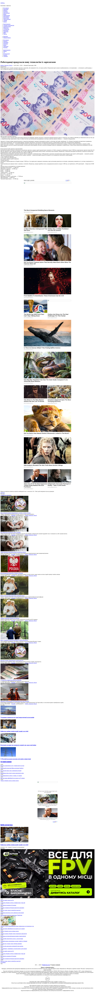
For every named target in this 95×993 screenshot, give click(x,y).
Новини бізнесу (7, 37)
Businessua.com (46, 964)
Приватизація (6, 15)
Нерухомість (6, 16)
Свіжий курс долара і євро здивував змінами (11, 943)
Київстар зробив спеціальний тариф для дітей (14, 731)
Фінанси (5, 10)
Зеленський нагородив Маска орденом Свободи (12, 768)
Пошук (5, 21)
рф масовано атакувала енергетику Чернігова (11, 915)
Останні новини (6, 762)
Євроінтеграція (7, 26)
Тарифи (5, 20)
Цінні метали (6, 13)
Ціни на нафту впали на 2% (7, 900)
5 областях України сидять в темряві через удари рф (13, 902)
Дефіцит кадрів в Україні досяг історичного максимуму (14, 933)
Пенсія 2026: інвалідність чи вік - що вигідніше (12, 938)
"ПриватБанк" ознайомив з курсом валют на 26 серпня (14, 948)
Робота (5, 51)
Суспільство (6, 29)
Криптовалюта (6, 24)
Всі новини (6, 8)
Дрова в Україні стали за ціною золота (10, 780)
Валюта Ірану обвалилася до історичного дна (17, 926)
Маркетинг (6, 27)
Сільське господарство (8, 25)
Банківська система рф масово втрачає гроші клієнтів (13, 936)
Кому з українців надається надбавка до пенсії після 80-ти (14, 640)
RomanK (13, 515)
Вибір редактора (7, 825)
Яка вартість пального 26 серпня (8, 905)
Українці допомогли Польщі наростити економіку (12, 907)
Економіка (5, 9)
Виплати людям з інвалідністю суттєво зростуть (12, 660)
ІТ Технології (6, 53)
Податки (5, 47)
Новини (5, 55)
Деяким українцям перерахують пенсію (10, 618)
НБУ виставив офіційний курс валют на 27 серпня (13, 778)
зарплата (3, 492)
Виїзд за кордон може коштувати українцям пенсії (12, 595)
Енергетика (6, 18)
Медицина (5, 30)
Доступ (5, 34)
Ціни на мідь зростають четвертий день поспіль (12, 946)
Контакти (5, 36)
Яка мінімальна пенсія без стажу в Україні (11, 532)
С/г (4, 52)
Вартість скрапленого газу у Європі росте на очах (12, 765)
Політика (5, 11)
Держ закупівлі (7, 19)
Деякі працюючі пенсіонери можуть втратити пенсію (13, 552)
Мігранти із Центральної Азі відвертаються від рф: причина (15, 701)
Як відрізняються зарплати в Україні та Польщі (12, 573)
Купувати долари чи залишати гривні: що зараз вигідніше (18, 745)
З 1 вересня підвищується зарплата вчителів (11, 680)
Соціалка (5, 56)
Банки (4, 14)
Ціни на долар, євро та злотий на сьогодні (11, 910)
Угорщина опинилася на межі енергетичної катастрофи (17, 717)
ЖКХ (4, 32)
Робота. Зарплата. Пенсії (6, 65)
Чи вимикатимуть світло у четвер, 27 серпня (11, 775)
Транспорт (5, 31)
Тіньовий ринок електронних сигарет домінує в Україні (14, 941)
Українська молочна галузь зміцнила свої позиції (12, 912)
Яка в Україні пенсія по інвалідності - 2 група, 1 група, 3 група (15, 512)
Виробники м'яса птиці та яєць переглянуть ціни (12, 773)
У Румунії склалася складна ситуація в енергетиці (16, 759)
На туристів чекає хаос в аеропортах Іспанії (11, 770)
